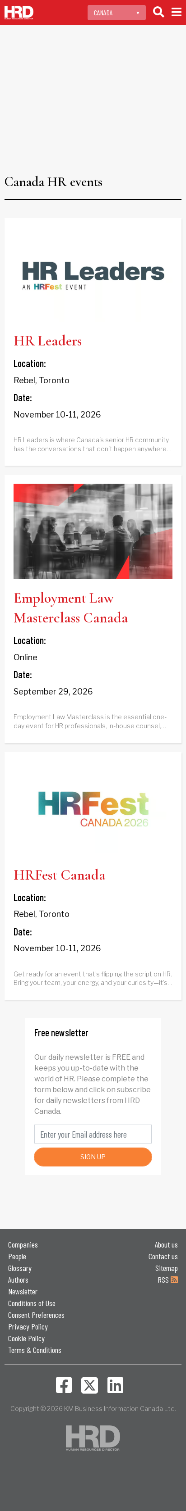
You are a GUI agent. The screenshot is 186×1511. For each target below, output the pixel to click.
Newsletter (22, 1291)
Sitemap (166, 1268)
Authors (18, 1279)
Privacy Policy (28, 1326)
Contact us (163, 1256)
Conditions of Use (32, 1303)
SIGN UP (93, 1157)
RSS (164, 1279)
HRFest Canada (60, 875)
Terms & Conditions (34, 1350)
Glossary (20, 1268)
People (17, 1256)
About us (166, 1244)
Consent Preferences (36, 1315)
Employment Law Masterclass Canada (71, 608)
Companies (23, 1244)
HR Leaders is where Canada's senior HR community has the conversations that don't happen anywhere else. (91, 444)
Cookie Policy (26, 1338)
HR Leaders (48, 340)
